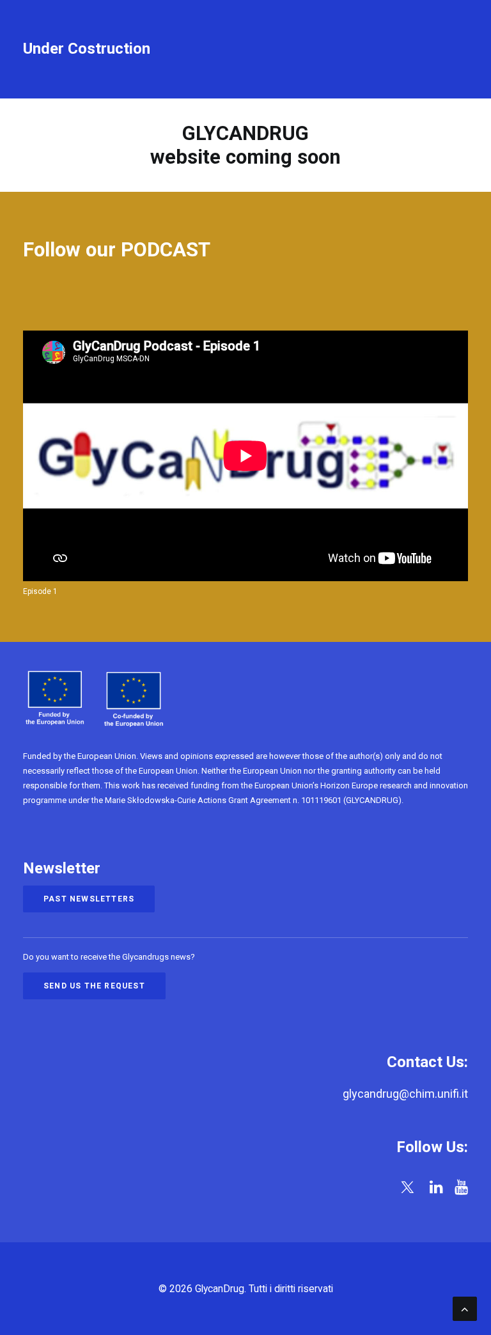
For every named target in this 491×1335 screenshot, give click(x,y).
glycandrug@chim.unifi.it (405, 1093)
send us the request (94, 985)
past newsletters (88, 898)
